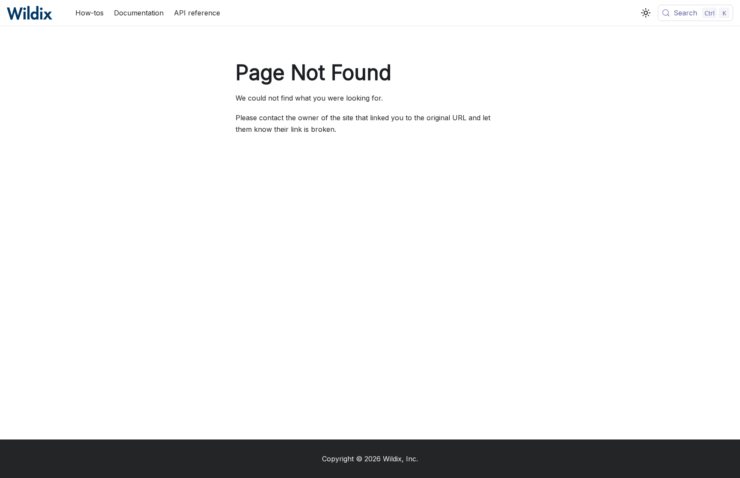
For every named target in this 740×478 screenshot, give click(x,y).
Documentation (139, 13)
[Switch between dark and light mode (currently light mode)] (646, 13)
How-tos (89, 13)
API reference (197, 13)
